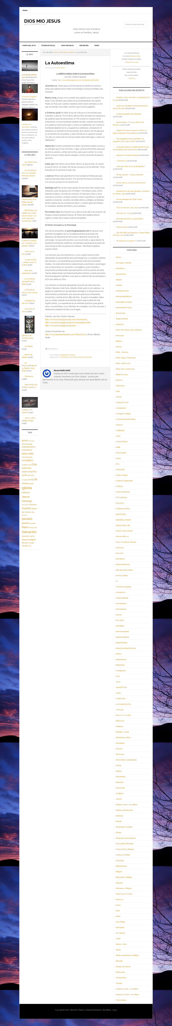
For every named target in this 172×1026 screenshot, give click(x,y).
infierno (26, 492)
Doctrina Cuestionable (124, 481)
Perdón (118, 832)
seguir (32, 539)
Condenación (121, 408)
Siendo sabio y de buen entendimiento (131, 183)
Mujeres (119, 771)
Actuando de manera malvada (127, 155)
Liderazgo (120, 710)
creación (25, 465)
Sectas (118, 905)
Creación (119, 425)
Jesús (118, 682)
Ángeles (119, 280)
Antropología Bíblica (123, 296)
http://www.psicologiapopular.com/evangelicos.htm (68, 322)
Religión (119, 872)
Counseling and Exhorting (125, 419)
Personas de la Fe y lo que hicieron (129, 219)
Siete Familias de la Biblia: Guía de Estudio (29, 202)
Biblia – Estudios (122, 352)
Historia (118, 615)
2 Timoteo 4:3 (121, 161)
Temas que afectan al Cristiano (127, 955)
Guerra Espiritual (122, 598)
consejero (73, 357)
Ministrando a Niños (123, 738)
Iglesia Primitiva (121, 643)
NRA (33, 512)
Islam (118, 676)
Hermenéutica (121, 603)
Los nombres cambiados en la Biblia (28, 281)
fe (35, 479)
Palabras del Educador (124, 810)
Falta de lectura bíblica (124, 570)
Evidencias (120, 548)
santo (32, 536)
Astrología (120, 335)
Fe (117, 581)
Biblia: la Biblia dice (123, 363)
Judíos (118, 693)
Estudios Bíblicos (122, 536)
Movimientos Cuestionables (126, 760)
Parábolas (119, 816)
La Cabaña (29, 346)
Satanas (25, 539)
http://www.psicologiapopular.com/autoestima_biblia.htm (78, 80)
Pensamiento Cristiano (124, 827)
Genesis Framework (93, 1010)
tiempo (25, 543)
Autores (119, 347)
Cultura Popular (122, 441)
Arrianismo (120, 324)
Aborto (118, 257)
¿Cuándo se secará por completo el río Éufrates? (29, 243)
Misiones (119, 749)
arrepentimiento (28, 447)
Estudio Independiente (124, 531)
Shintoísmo (29, 376)
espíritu (25, 471)
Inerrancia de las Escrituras (126, 648)
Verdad (25, 546)
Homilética (120, 626)
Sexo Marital (120, 922)
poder (33, 523)
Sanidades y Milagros (124, 888)
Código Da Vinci (122, 402)
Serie (118, 911)
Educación (120, 503)
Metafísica (119, 726)
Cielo (118, 391)
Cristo (118, 436)
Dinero (118, 458)
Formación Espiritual (123, 587)
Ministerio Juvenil (122, 732)
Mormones (120, 754)
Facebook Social (135, 56)
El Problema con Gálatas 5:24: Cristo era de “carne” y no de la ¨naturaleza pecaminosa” (29, 215)
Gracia (25, 483)
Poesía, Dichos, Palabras (125, 849)
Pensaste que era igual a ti (126, 241)
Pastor (80, 357)
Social (118, 939)
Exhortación (120, 559)
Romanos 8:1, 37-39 (123, 213)
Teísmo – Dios (121, 944)
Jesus (26, 496)
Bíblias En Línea (122, 374)
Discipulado (120, 469)
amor (25, 440)
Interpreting (120, 665)
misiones (33, 504)
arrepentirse (27, 450)
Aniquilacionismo (122, 291)
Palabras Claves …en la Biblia (126, 805)
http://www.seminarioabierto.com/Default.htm (65, 334)
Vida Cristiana (121, 1000)
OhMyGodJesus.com (131, 62)
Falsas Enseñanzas (123, 564)
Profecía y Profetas (123, 855)
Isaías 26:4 (132, 78)
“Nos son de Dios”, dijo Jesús (127, 208)
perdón (26, 523)
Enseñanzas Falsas (123, 508)
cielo (30, 453)
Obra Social (120, 788)
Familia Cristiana (122, 576)
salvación (25, 536)
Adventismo (120, 268)
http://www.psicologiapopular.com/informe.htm (66, 319)
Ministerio (25, 505)
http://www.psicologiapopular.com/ (61, 325)
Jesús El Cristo (121, 687)
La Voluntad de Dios (123, 704)
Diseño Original (121, 475)
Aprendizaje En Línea (124, 307)
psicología (88, 357)
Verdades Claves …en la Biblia (127, 989)
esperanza (26, 468)
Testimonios (120, 972)
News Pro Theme (76, 1010)
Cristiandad (120, 430)
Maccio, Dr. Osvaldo (123, 715)
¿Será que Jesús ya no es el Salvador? (130, 166)
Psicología (120, 860)
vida (29, 546)
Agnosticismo (121, 274)
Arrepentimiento (122, 319)
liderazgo (27, 501)
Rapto (25, 527)
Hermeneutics (121, 609)
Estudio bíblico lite (123, 525)
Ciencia (118, 397)
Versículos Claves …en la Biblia (127, 994)
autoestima (64, 357)
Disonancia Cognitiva (29, 97)
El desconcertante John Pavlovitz (128, 114)
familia (31, 479)
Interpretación (121, 659)
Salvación (119, 883)
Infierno (118, 654)
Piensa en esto (121, 227)
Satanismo (120, 899)
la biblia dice (120, 698)
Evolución (119, 553)
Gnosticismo (120, 592)
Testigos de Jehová (123, 967)
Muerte (118, 765)
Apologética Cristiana (124, 302)
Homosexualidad (122, 631)
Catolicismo (120, 386)
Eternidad (31, 475)
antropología (27, 444)
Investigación (121, 670)
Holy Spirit (120, 620)
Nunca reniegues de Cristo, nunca (129, 199)
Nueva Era (119, 782)
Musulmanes (120, 777)
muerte (26, 508)
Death (118, 447)
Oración (119, 799)
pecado (27, 518)
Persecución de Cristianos (125, 838)
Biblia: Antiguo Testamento (126, 358)
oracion (24, 515)
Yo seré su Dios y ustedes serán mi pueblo (29, 262)
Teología (119, 961)
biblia (24, 453)
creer (29, 465)
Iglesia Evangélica (122, 637)
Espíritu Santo (121, 514)
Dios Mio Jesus (42, 21)
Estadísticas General (123, 520)
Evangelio (25, 479)
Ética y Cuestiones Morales (126, 542)
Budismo (119, 380)
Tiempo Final (121, 978)
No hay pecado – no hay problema (129, 175)
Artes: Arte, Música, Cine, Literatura (129, 330)
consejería (27, 460)
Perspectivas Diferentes (124, 844)
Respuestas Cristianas (124, 877)
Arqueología (120, 313)
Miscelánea (120, 743)
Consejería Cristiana (67, 355)
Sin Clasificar (120, 933)
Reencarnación (121, 866)
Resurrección (33, 527)
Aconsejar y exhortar (123, 263)
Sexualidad (120, 927)
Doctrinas (119, 486)
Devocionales (121, 453)
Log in (114, 1010)
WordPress (107, 1010)
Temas (118, 950)
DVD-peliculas (121, 497)
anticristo (31, 441)
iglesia (27, 488)
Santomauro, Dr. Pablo (124, 894)
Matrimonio (120, 721)
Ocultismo (120, 793)
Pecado (119, 821)
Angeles (119, 285)
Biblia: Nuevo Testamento (125, 369)
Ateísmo (119, 341)
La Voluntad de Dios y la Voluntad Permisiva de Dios (29, 173)
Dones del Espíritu (123, 492)
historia (31, 483)
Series (118, 916)
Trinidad (119, 983)
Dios (117, 464)
